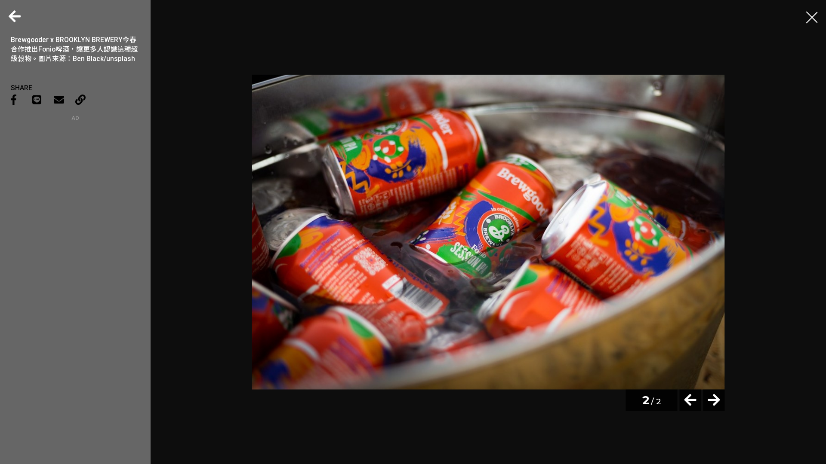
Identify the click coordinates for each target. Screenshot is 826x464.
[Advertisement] (75, 175)
